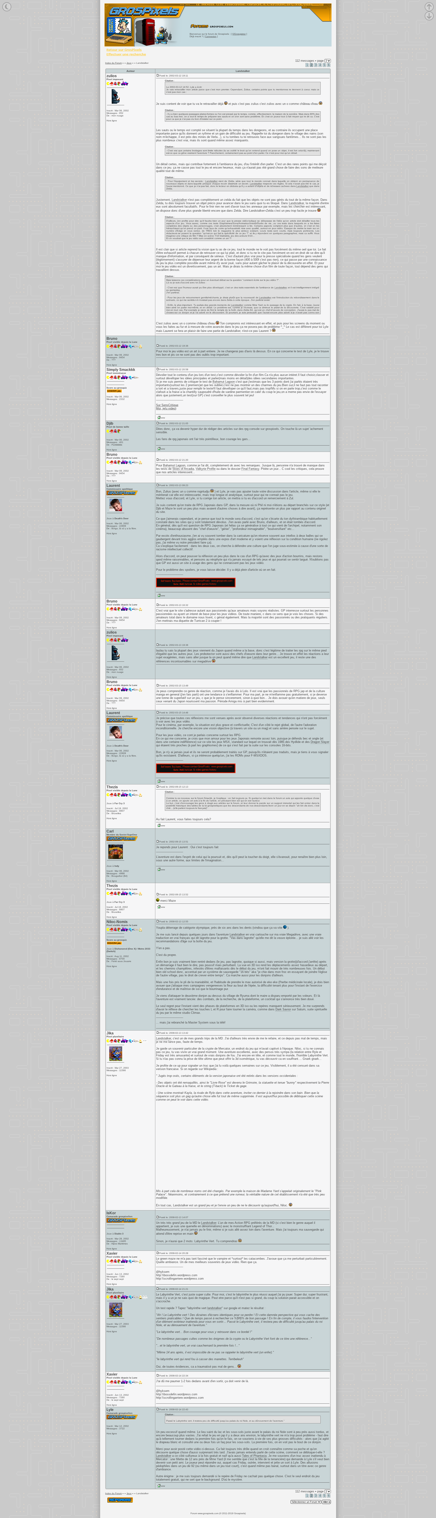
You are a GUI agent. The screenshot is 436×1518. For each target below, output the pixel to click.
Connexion (210, 36)
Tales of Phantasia (254, 1455)
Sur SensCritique (167, 405)
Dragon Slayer (320, 742)
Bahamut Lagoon (224, 381)
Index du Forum (113, 63)
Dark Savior (283, 1009)
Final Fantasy (250, 468)
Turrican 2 (200, 620)
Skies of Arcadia (183, 468)
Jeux (128, 63)
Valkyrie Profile (206, 468)
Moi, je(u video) (166, 408)
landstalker (214, 1308)
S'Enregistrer (239, 34)
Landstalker (211, 181)
